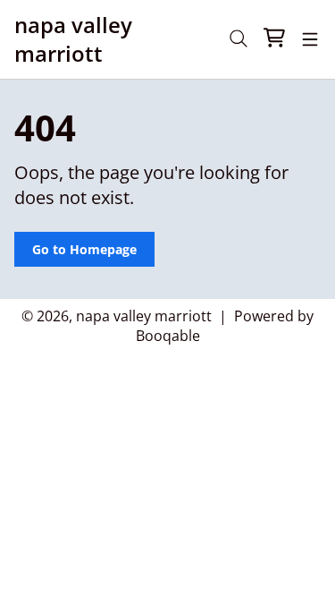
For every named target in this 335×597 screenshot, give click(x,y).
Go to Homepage (84, 249)
